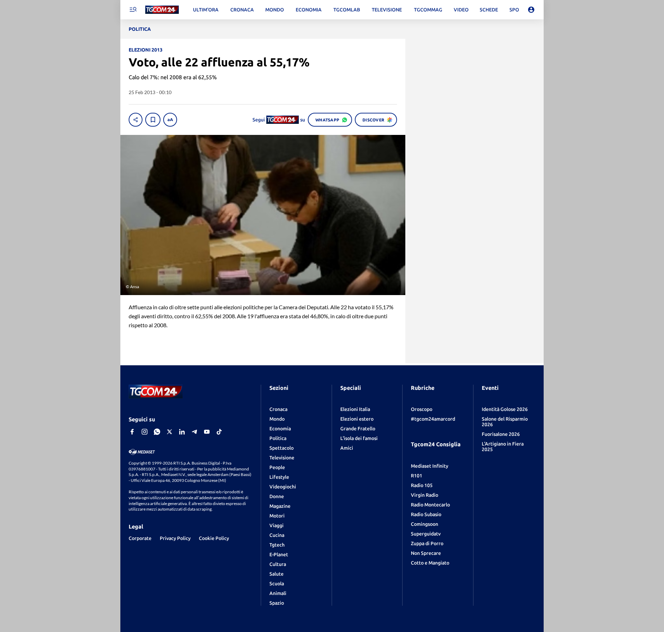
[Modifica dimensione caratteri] (170, 120)
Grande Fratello (357, 428)
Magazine (279, 506)
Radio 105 (422, 485)
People (277, 467)
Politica (277, 438)
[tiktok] (219, 431)
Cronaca (278, 409)
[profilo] (531, 10)
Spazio (276, 603)
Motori (277, 516)
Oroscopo (421, 409)
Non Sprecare (426, 553)
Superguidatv (426, 534)
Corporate (140, 538)
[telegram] (194, 431)
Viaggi (276, 525)
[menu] (132, 10)
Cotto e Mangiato (430, 563)
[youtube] (206, 431)
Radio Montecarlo (430, 504)
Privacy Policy (175, 538)
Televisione (281, 457)
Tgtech (277, 545)
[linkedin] (181, 431)
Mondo (277, 419)
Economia (280, 428)
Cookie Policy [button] (214, 538)
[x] (169, 431)
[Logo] (162, 10)
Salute (276, 574)
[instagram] (144, 431)
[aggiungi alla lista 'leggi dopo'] (152, 120)
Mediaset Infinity (429, 466)
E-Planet (278, 554)
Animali (277, 593)
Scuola (276, 583)
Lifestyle (279, 477)
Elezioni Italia (355, 409)
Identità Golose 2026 (505, 409)
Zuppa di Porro (427, 543)
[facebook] (132, 431)
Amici (346, 448)
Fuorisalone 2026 (501, 434)
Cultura (277, 564)
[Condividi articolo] (135, 120)
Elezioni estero (357, 419)
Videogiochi (282, 486)
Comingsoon (424, 524)
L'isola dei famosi (359, 438)
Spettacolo (281, 448)
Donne (276, 496)
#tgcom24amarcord (433, 419)
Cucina (276, 535)
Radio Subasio (426, 514)
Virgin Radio (424, 495)
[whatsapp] (157, 431)
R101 (416, 475)
